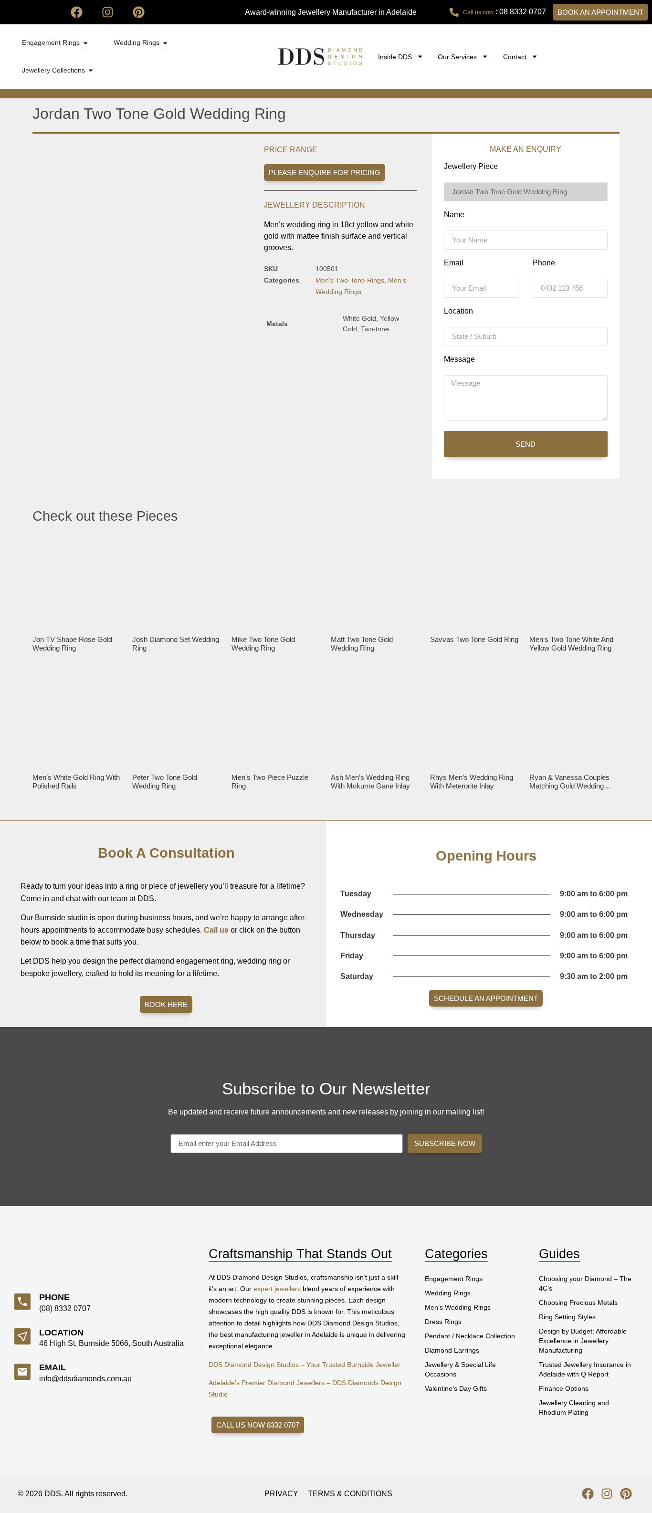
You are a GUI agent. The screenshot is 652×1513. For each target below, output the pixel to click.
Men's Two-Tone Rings (349, 280)
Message (459, 359)
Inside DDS (395, 57)
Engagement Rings (454, 1278)
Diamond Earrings (452, 1350)
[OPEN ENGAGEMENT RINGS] (85, 43)
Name (454, 215)
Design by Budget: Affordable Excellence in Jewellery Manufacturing (583, 1340)
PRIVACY (281, 1494)
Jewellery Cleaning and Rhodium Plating (574, 1407)
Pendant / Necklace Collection (470, 1336)
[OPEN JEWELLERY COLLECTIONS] (90, 70)
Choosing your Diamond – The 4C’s (585, 1283)
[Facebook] (76, 12)
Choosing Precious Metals (578, 1302)
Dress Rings (443, 1321)
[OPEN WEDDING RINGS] (165, 43)
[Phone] (22, 1301)
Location (458, 311)
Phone (544, 263)
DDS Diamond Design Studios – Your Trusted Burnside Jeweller (304, 1364)
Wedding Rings (448, 1293)
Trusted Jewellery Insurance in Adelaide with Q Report (585, 1369)
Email (453, 263)
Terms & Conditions (350, 1494)
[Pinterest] (138, 12)
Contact (514, 57)
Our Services (457, 57)
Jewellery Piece (471, 166)
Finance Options (564, 1388)
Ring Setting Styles (567, 1317)
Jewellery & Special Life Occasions (460, 1369)
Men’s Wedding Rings (458, 1307)
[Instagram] (107, 12)
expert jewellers (277, 1288)
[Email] (22, 1371)
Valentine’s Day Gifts (456, 1388)
